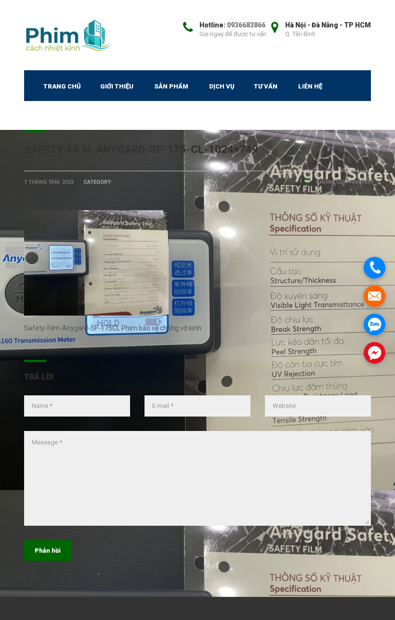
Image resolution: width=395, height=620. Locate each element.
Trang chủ (62, 86)
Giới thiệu (116, 86)
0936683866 (246, 25)
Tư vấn (265, 86)
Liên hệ (310, 86)
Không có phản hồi (343, 182)
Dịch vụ (222, 86)
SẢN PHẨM (171, 86)
